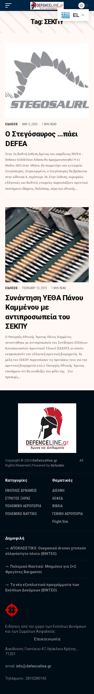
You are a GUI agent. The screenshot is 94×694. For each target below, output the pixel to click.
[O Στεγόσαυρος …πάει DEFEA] (47, 80)
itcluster (57, 465)
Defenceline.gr (44, 460)
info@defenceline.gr (33, 666)
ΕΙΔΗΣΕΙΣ (11, 124)
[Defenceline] (47, 5)
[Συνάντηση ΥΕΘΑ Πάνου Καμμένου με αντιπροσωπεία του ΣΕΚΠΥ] (47, 244)
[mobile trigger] (9, 5)
